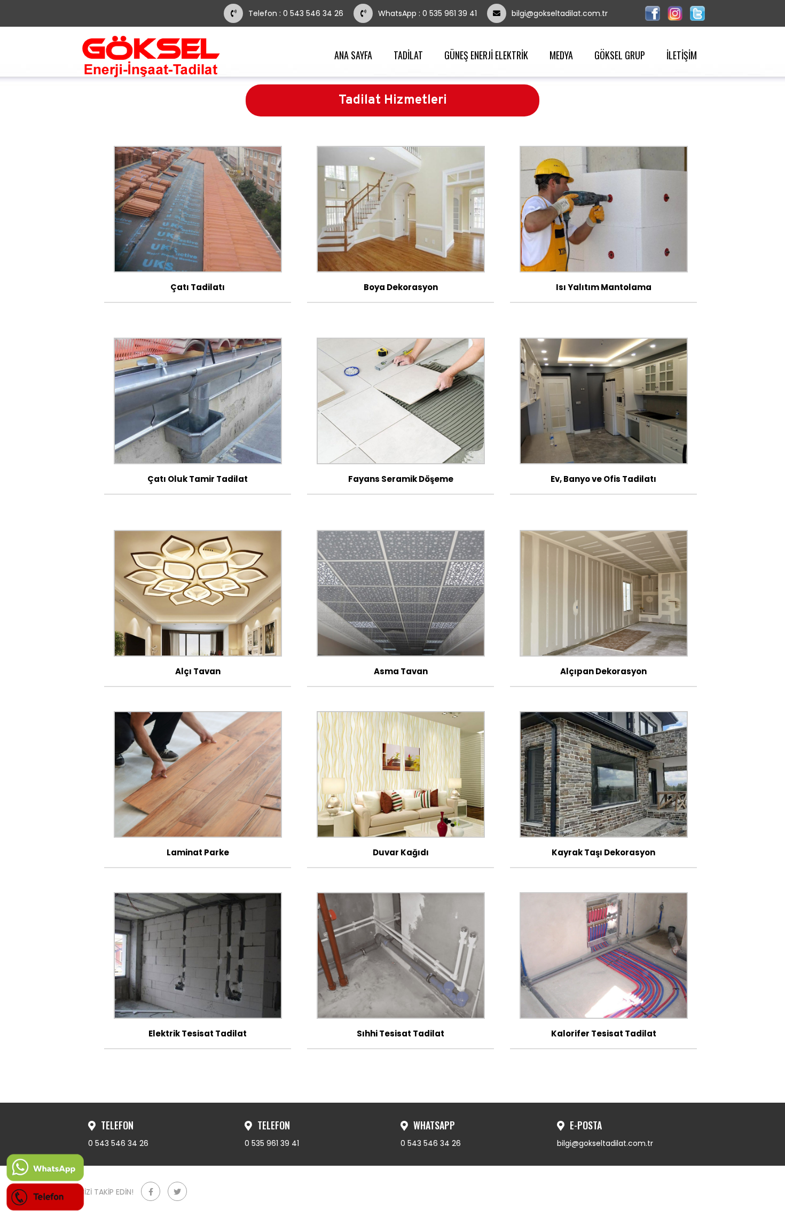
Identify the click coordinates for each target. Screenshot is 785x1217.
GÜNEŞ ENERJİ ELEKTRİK (486, 55)
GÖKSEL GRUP (619, 55)
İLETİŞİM (681, 55)
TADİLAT (408, 55)
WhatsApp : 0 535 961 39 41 (427, 13)
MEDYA (561, 55)
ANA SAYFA (353, 55)
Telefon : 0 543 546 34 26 (297, 13)
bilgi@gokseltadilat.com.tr (560, 13)
